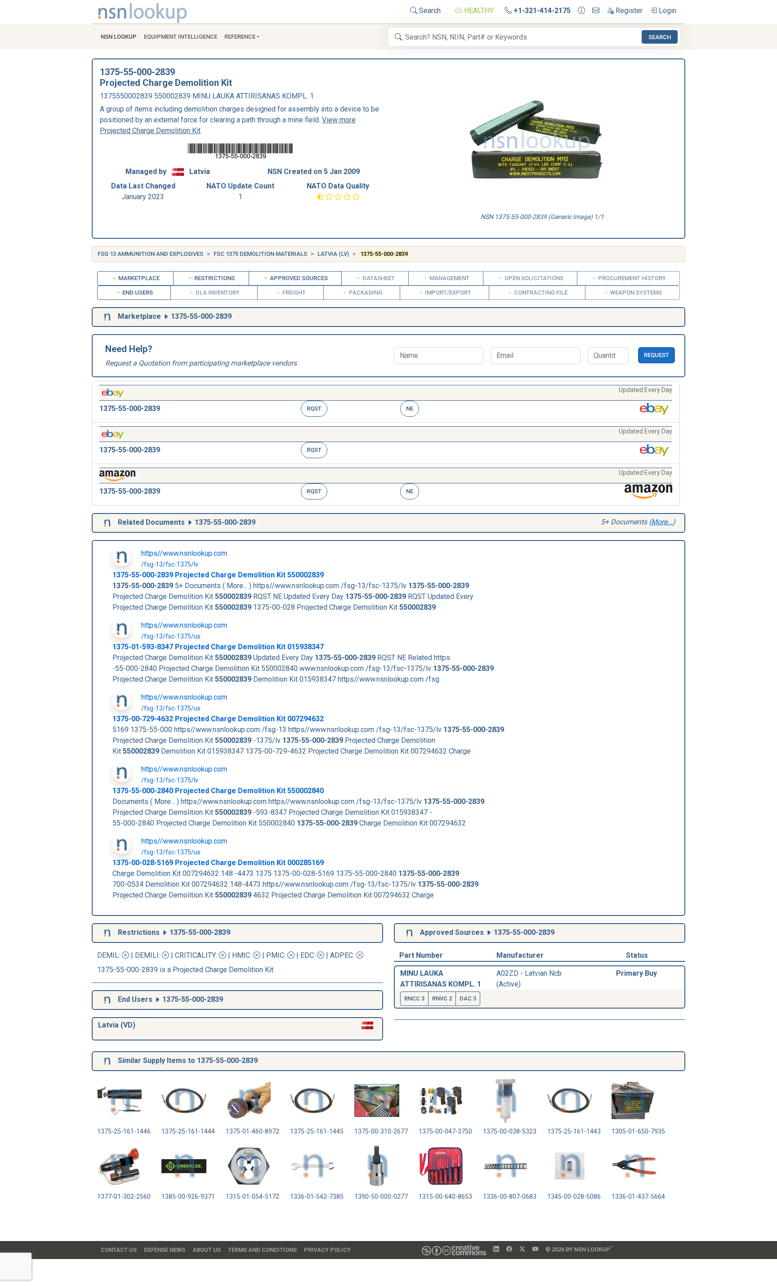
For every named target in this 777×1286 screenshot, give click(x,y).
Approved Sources (298, 278)
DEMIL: (109, 955)
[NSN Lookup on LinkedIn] (496, 1249)
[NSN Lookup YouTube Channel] (535, 1249)
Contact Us (119, 1249)
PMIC (275, 955)
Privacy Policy (327, 1249)
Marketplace (138, 278)
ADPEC (341, 955)
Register (628, 10)
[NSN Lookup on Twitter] (522, 1249)
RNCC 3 (414, 998)
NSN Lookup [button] (119, 36)
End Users (137, 292)
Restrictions (214, 278)
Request (656, 355)
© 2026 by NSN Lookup (579, 1249)
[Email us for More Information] (596, 11)
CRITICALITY (195, 955)
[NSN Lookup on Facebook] (509, 1249)
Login (666, 10)
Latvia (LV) (333, 253)
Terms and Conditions (262, 1249)
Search (429, 10)
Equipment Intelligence (180, 36)
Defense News (164, 1249)
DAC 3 (468, 998)
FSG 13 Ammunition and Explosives (150, 253)
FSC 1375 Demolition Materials (260, 253)
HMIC (241, 955)
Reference (239, 36)
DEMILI (147, 955)
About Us (206, 1249)
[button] (386, 402)
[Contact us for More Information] (581, 11)
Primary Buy (636, 973)
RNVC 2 (442, 998)
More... (662, 522)
